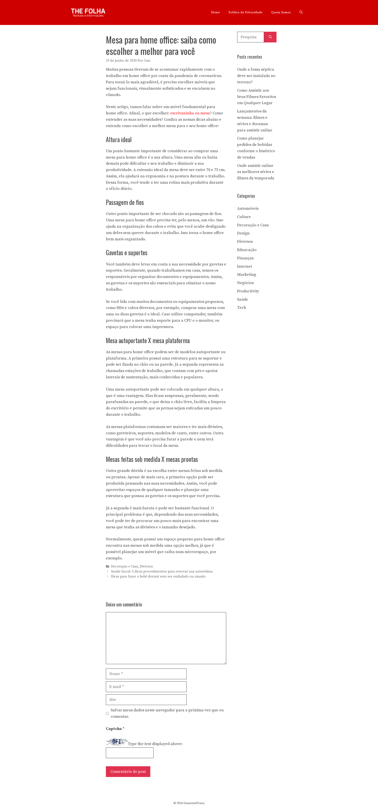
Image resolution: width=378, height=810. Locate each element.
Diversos (146, 566)
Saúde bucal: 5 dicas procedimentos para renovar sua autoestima (162, 571)
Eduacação (247, 249)
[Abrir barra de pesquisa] (301, 12)
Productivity (248, 291)
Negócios (245, 282)
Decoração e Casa (124, 566)
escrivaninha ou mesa (190, 113)
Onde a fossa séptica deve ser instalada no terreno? (256, 76)
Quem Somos (281, 12)
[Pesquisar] (270, 37)
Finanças (245, 258)
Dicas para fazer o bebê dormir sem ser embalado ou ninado (158, 577)
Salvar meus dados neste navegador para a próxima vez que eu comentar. (167, 713)
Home (215, 12)
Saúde (242, 299)
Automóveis (248, 208)
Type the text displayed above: (155, 744)
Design (243, 233)
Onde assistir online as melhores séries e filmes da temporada (255, 172)
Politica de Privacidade (245, 12)
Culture (244, 216)
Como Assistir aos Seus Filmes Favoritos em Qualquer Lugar (256, 97)
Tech (241, 307)
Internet (244, 266)
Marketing (246, 274)
